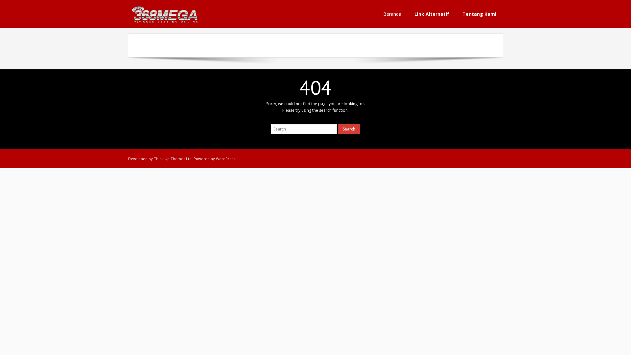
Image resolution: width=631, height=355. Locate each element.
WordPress (225, 158)
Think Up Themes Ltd (173, 158)
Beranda (392, 14)
